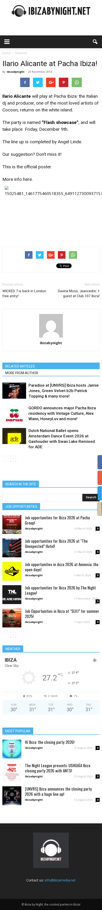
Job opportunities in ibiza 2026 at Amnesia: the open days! (61, 566)
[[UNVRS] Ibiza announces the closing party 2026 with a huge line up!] (11, 795)
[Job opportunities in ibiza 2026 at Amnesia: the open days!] (11, 571)
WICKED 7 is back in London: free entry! (24, 293)
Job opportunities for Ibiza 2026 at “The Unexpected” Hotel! (56, 543)
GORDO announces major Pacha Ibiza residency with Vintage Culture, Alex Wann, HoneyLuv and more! (62, 413)
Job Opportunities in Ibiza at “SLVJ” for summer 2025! (62, 613)
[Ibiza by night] (51, 11)
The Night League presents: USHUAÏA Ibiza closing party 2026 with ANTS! (57, 768)
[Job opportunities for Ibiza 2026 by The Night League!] (11, 594)
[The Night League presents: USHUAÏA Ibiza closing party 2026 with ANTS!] (11, 772)
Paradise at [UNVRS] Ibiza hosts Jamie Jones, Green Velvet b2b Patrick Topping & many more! (63, 390)
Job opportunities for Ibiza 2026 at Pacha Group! (57, 520)
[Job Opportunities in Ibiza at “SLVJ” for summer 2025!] (11, 618)
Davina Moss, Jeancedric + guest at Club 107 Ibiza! (79, 293)
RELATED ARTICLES (20, 366)
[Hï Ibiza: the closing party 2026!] (11, 749)
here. (28, 179)
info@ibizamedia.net (60, 880)
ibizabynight (15, 71)
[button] (95, 41)
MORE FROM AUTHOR (21, 373)
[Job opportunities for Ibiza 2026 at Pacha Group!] (11, 524)
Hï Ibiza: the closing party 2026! (49, 742)
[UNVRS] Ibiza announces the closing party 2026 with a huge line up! (58, 791)
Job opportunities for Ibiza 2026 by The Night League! (60, 590)
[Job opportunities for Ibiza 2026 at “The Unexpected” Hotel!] (11, 547)
